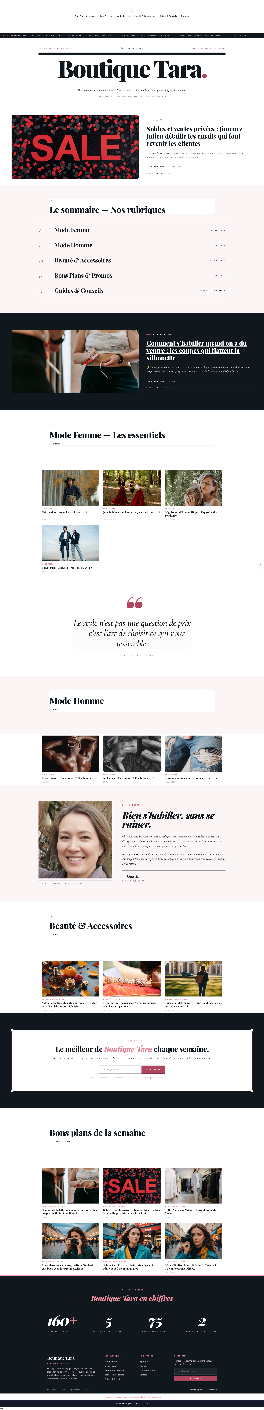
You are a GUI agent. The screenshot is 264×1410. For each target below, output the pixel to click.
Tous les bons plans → (61, 1142)
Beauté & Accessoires (144, 16)
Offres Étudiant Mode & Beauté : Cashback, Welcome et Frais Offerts (191, 1267)
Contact (143, 1375)
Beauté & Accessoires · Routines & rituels (137, 36)
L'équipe (144, 1366)
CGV (138, 1403)
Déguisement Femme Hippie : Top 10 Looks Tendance (191, 514)
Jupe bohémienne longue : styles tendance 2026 (131, 512)
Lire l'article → (156, 173)
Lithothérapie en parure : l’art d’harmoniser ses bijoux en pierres (130, 1004)
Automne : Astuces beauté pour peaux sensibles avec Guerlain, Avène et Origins (70, 1004)
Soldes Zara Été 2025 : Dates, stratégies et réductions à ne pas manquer (128, 1267)
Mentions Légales (124, 1403)
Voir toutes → (57, 444)
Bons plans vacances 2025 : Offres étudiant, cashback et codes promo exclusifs (67, 1267)
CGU (146, 1403)
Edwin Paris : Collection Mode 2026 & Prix (67, 567)
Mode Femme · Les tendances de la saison (29, 36)
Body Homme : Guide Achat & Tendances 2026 (69, 778)
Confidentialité (211, 1390)
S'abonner (195, 1379)
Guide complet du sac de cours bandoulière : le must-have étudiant (193, 1004)
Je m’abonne (153, 1070)
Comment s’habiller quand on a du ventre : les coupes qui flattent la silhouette (196, 350)
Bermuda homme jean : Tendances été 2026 (191, 778)
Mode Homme (123, 16)
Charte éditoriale (147, 1370)
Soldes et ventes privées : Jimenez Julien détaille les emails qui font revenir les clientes (194, 136)
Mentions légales (196, 1390)
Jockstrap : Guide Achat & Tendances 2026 (128, 778)
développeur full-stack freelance (116, 1397)
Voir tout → (56, 710)
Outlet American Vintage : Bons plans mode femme (190, 1211)
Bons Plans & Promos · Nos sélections (192, 36)
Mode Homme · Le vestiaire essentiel (82, 36)
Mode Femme (105, 16)
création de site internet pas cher (147, 1397)
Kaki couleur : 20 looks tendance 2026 (64, 512)
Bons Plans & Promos (85, 16)
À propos (185, 16)
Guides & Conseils (168, 16)
